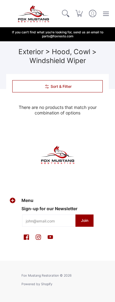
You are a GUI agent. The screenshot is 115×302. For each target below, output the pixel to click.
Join (84, 220)
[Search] (65, 13)
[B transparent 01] (57, 155)
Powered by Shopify (36, 284)
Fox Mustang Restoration (40, 276)
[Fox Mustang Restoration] (32, 13)
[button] (79, 13)
